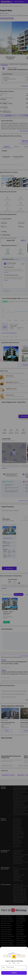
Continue (14, 973)
